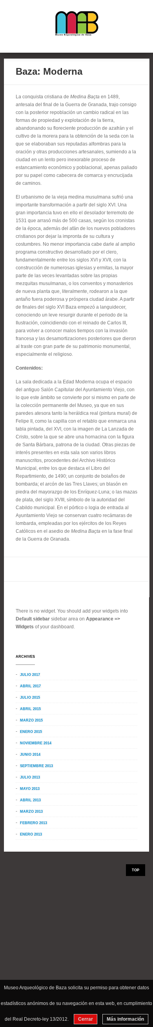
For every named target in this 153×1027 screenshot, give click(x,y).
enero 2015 (31, 732)
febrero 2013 (33, 823)
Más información (125, 1019)
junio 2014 (30, 754)
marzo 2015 (31, 720)
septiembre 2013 (36, 766)
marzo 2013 (31, 812)
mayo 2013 (30, 789)
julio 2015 (30, 697)
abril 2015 (30, 709)
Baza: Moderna (49, 71)
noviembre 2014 (35, 743)
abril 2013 (30, 800)
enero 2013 (31, 834)
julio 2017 (30, 675)
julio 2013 (30, 777)
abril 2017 (30, 686)
